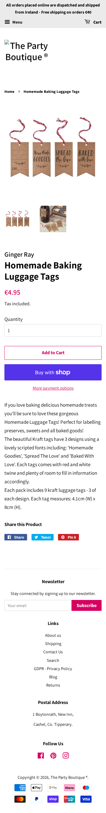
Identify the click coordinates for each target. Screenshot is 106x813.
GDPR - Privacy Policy (53, 668)
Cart (97, 22)
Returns (53, 685)
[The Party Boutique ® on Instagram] (65, 756)
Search (53, 660)
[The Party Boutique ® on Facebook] (40, 756)
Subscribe (87, 605)
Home (9, 91)
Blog (53, 677)
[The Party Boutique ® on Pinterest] (53, 756)
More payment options (53, 388)
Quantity (13, 319)
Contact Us (53, 651)
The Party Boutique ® (69, 777)
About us (53, 635)
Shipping (53, 643)
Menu (16, 22)
